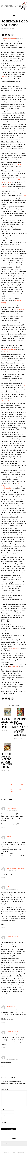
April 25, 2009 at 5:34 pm (12, 1034)
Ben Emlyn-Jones (12, 937)
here (24, 385)
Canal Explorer (11, 808)
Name (3, 1109)
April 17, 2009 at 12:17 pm (12, 870)
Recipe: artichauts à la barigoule (9, 723)
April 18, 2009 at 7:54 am (12, 939)
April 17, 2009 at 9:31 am (12, 810)
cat (7, 1057)
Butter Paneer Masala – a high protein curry (7, 761)
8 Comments (11, 28)
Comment (5, 1089)
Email (3, 1116)
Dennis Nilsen (14, 666)
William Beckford (19, 309)
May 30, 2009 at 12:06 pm (12, 1059)
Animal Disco (10, 887)
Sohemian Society (10, 39)
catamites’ (19, 164)
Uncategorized (10, 29)
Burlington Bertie (7, 488)
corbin (8, 836)
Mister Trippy (10, 1006)
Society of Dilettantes (11, 352)
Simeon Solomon (7, 401)
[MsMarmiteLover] (14, 11)
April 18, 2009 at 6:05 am (12, 889)
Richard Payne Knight (8, 349)
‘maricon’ (4, 187)
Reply (3, 827)
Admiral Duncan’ (13, 649)
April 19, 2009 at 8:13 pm (12, 1009)
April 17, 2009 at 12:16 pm (12, 839)
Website (4, 1122)
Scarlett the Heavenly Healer (15, 868)
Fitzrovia (4, 77)
